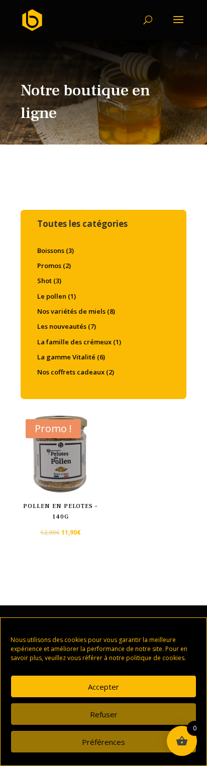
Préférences (103, 742)
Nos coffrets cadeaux (71, 371)
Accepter (103, 687)
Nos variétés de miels (71, 311)
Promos (49, 265)
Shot (44, 280)
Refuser (104, 714)
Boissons (50, 250)
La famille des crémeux (74, 341)
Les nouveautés (61, 326)
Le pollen (51, 296)
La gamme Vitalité (66, 356)
